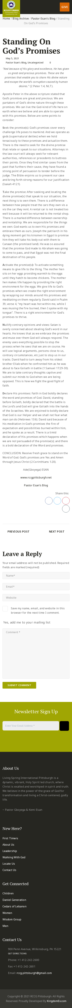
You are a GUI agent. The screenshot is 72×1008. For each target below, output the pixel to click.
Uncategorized (35, 62)
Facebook (49, 501)
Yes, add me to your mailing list (26, 622)
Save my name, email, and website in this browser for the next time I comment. (38, 610)
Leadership (10, 851)
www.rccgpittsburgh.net (36, 477)
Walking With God (14, 857)
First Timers (10, 838)
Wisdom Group (12, 919)
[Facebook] (27, 743)
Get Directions (17, 953)
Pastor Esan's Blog (43, 18)
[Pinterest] (36, 743)
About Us (8, 844)
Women (7, 913)
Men (5, 926)
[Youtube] (40, 743)
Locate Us (9, 863)
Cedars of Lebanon (14, 906)
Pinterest (66, 501)
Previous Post (19, 531)
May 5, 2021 (12, 58)
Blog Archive (21, 18)
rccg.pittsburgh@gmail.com (34, 973)
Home (6, 18)
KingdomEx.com (56, 1001)
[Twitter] (31, 743)
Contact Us (9, 870)
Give (64, 7)
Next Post (57, 531)
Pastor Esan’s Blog (36, 485)
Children (8, 893)
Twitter (57, 501)
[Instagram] (44, 743)
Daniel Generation (14, 900)
